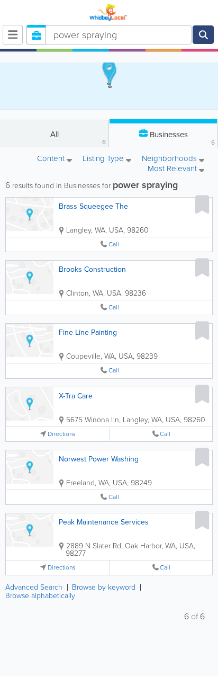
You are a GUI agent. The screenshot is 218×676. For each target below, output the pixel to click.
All (78, 137)
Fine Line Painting (88, 332)
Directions (62, 434)
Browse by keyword (103, 587)
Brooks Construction (92, 269)
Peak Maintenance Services (104, 522)
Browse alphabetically (40, 595)
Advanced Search (33, 587)
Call (113, 244)
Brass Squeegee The (93, 206)
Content (52, 159)
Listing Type (104, 159)
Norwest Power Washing (99, 459)
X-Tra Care (76, 396)
